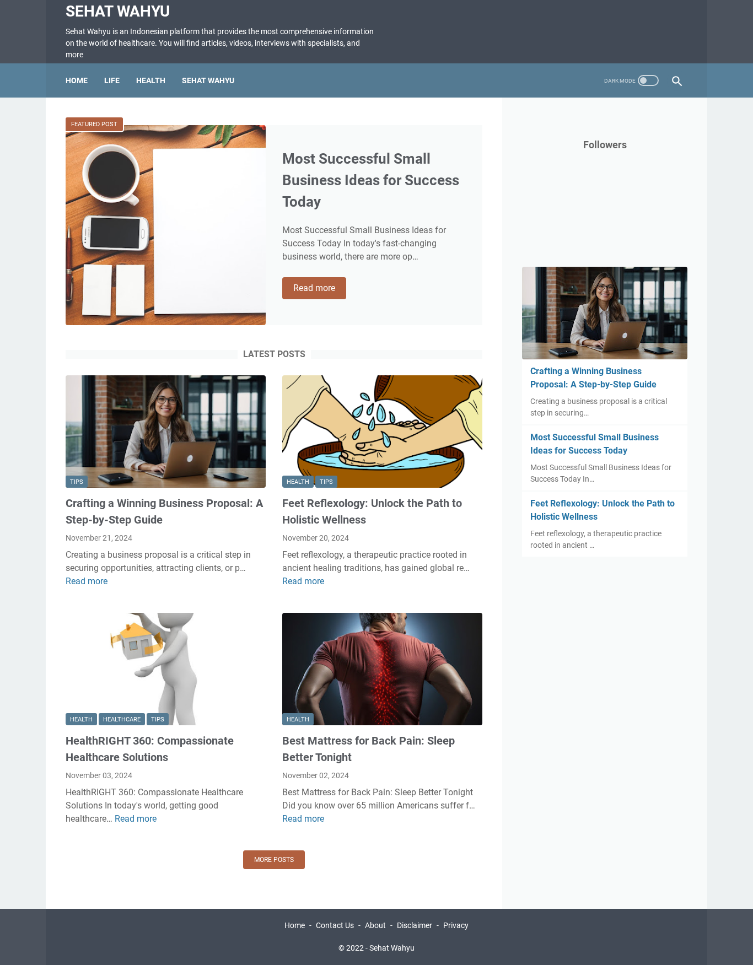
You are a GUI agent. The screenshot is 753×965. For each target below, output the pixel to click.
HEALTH (150, 80)
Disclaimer (414, 925)
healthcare (122, 719)
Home (77, 80)
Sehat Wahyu (118, 11)
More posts (274, 860)
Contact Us (335, 925)
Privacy (456, 925)
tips (76, 482)
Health (298, 482)
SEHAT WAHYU (208, 80)
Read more (319, 288)
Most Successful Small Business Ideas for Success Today (370, 180)
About (375, 925)
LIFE (112, 80)
